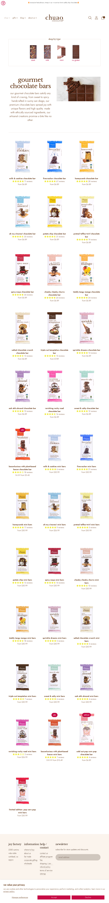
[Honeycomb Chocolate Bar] (86, 155)
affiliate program (46, 856)
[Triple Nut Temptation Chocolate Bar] (54, 327)
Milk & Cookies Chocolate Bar (22, 178)
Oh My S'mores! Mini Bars (54, 524)
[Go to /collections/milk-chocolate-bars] (47, 52)
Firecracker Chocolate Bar (54, 178)
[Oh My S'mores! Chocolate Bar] (22, 210)
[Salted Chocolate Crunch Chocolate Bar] (22, 327)
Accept (54, 897)
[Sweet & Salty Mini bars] (54, 673)
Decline (88, 897)
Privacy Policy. (9, 891)
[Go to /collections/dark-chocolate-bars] (33, 52)
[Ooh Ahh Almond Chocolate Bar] (22, 385)
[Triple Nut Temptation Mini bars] (22, 673)
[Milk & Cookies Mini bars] (54, 443)
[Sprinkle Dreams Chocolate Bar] (86, 327)
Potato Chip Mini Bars (22, 580)
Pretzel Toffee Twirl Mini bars (87, 524)
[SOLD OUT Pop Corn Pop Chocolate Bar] (86, 728)
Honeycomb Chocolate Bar (86, 178)
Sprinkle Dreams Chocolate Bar (86, 350)
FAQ (41, 860)
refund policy (45, 867)
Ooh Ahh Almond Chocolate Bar (22, 408)
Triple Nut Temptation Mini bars (22, 696)
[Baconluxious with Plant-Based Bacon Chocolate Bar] (22, 443)
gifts (14, 17)
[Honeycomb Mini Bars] (22, 501)
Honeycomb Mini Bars (22, 524)
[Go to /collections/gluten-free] (76, 52)
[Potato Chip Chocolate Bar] (54, 210)
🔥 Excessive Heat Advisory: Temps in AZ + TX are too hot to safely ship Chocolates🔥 (53, 2)
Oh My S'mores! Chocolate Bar (22, 233)
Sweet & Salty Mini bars (54, 696)
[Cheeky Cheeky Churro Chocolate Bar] (54, 268)
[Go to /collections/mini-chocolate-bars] (61, 52)
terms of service (46, 870)
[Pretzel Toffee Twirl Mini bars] (86, 501)
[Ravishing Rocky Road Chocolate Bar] (54, 385)
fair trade (27, 856)
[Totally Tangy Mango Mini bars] (22, 615)
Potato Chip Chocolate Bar (54, 233)
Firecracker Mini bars (86, 466)
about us (31, 17)
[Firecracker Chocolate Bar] (54, 155)
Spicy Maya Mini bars (54, 580)
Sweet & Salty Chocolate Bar (86, 408)
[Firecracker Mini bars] (86, 443)
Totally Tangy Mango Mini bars (22, 638)
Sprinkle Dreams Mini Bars (54, 638)
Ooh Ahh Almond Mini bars (86, 696)
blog (22, 17)
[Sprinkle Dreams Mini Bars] (54, 615)
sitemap (43, 873)
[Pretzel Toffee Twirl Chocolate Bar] (86, 210)
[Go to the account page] (96, 18)
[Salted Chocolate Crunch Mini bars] (86, 615)
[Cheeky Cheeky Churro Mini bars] (86, 556)
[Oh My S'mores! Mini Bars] (54, 501)
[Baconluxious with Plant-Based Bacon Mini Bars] (54, 728)
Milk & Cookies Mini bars (54, 466)
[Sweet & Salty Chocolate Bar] (86, 385)
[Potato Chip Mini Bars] (22, 556)
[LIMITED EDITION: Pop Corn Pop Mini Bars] (22, 786)
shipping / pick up (47, 863)
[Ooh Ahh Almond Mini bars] (86, 673)
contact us (44, 853)
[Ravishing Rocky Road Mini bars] (22, 728)
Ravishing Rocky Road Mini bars (22, 751)
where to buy (29, 849)
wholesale (28, 863)
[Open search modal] (90, 18)
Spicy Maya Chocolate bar (22, 292)
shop (6, 17)
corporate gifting (30, 860)
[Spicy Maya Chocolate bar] (22, 268)
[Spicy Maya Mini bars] (54, 556)
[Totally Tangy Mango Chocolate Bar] (86, 268)
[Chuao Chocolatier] (54, 17)
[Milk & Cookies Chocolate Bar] (22, 155)
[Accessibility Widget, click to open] (3, 3)
